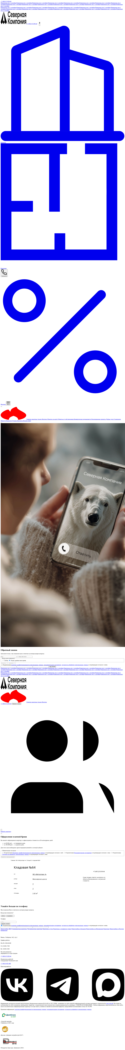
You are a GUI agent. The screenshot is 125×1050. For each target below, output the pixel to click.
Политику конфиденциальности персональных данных (29, 853)
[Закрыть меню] (1, 406)
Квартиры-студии (48, 929)
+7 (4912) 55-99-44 (6, 1)
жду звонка (52, 666)
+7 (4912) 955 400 (6, 963)
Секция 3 (29, 860)
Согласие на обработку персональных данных (15, 854)
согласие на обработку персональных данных (75, 665)
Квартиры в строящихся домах (62, 929)
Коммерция (4, 930)
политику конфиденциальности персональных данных (27, 665)
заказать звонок (5, 923)
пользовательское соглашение (52, 665)
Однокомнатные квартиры (19, 929)
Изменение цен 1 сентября (8, 3)
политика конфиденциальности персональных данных (30, 1009)
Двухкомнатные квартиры (34, 929)
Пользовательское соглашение (83, 853)
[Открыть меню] (27, 689)
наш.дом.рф (109, 1003)
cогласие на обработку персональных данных (78, 1009)
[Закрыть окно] (1, 833)
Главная (13, 860)
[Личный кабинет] (39, 25)
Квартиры (106, 929)
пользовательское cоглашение (55, 1009)
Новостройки (5, 929)
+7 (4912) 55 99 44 (6, 956)
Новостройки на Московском (94, 929)
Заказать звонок (16, 703)
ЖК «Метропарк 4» (21, 860)
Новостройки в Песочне (117, 929)
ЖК (10, 929)
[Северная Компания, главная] (14, 23)
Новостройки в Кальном (79, 929)
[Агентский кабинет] (40, 23)
